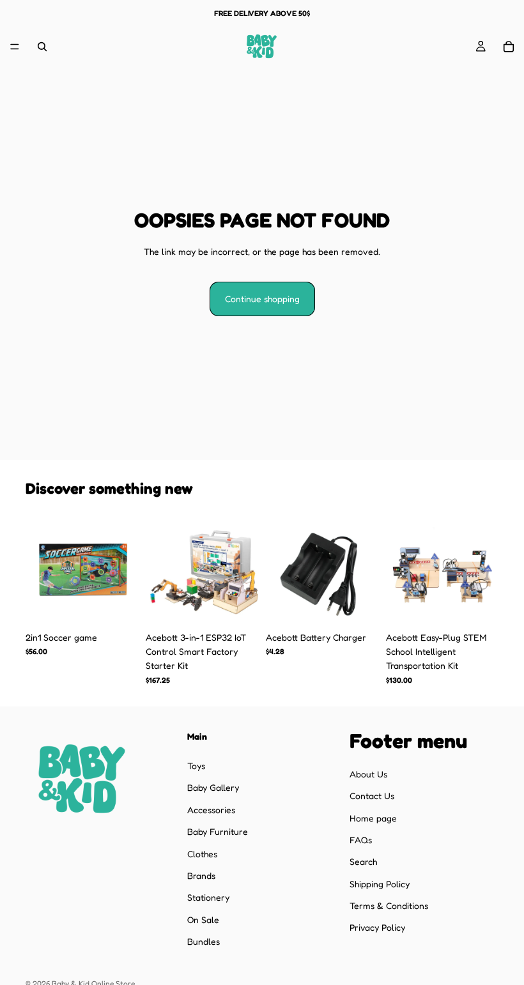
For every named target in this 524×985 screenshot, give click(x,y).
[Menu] (14, 46)
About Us (368, 773)
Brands (201, 875)
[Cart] (509, 47)
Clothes (202, 853)
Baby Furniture (217, 831)
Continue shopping (262, 298)
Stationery (208, 897)
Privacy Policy (377, 927)
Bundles (203, 941)
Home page (373, 817)
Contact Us (372, 795)
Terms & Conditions (389, 905)
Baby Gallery (213, 787)
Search (363, 861)
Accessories (211, 809)
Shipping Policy (380, 883)
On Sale (203, 918)
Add (129, 605)
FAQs (361, 839)
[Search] (42, 47)
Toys (196, 765)
